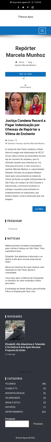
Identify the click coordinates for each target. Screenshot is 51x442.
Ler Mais (39, 209)
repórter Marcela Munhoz (34, 143)
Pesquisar (10, 419)
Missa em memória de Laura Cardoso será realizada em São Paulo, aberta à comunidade (24, 270)
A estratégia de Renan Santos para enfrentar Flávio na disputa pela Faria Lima (25, 290)
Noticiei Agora (25, 87)
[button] (20, 371)
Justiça (11, 140)
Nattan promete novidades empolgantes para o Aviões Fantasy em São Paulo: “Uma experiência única (24, 248)
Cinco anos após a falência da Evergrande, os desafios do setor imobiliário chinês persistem (24, 281)
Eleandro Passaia (15, 143)
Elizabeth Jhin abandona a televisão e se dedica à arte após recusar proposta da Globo (23, 259)
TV (16, 140)
